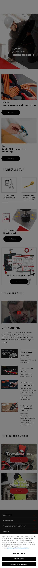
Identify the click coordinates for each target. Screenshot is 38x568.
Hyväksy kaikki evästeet (19, 564)
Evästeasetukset (19, 553)
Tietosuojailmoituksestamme (17, 548)
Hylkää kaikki (19, 558)
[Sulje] (35, 537)
